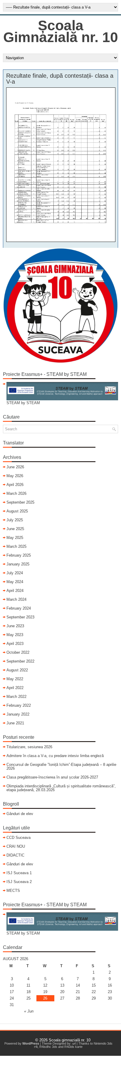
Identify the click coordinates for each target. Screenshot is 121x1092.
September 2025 (20, 502)
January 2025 (17, 564)
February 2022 (18, 705)
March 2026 (16, 493)
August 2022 (17, 670)
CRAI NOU (15, 846)
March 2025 (16, 546)
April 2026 (14, 484)
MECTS (13, 890)
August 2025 (17, 511)
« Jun (28, 1011)
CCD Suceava (18, 837)
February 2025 (18, 555)
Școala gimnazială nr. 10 (69, 1040)
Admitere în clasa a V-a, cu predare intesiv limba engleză (55, 756)
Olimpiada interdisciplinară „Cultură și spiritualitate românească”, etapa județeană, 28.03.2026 (61, 788)
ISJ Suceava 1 (19, 873)
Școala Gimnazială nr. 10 (60, 31)
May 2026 (14, 476)
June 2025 (15, 529)
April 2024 (14, 590)
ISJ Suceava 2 (19, 881)
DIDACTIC (15, 855)
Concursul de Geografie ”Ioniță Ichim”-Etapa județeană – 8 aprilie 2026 (61, 766)
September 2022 (20, 661)
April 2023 (14, 643)
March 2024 (16, 599)
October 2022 (17, 652)
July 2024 (14, 573)
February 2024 (18, 608)
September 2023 (20, 617)
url (74, 1043)
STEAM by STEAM (23, 403)
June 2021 (15, 723)
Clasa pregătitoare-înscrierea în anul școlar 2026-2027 (52, 777)
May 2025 (14, 537)
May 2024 (14, 582)
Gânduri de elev (19, 813)
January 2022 (17, 714)
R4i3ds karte (73, 1046)
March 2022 (16, 696)
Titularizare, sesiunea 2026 (29, 747)
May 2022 (14, 679)
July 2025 (14, 520)
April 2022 (14, 688)
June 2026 (15, 467)
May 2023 (14, 635)
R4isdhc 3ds (48, 1046)
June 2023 (15, 626)
